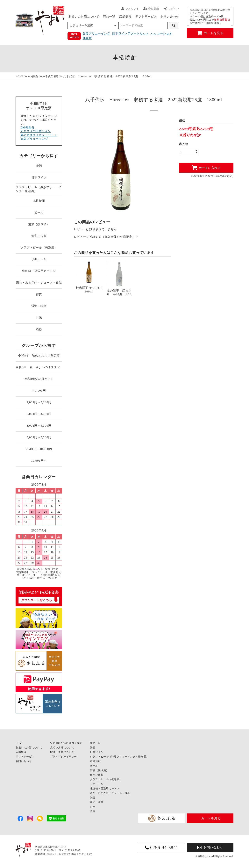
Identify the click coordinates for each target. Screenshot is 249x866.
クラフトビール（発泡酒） (39, 247)
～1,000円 (39, 390)
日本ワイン (39, 177)
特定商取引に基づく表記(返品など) (212, 176)
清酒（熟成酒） (39, 224)
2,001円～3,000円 (39, 413)
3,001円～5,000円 (39, 425)
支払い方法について (62, 747)
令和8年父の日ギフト (39, 378)
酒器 (39, 329)
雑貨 (39, 294)
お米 (39, 317)
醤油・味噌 (39, 305)
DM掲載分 (27, 127)
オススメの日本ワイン (35, 131)
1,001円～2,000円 (39, 402)
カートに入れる (210, 167)
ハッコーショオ (161, 33)
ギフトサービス (146, 16)
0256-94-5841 (164, 847)
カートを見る (214, 33)
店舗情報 (125, 16)
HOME (20, 76)
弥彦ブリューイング (96, 33)
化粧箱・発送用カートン (39, 270)
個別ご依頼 (39, 235)
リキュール (39, 259)
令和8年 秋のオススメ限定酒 (39, 355)
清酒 (39, 165)
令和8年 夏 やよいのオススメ (39, 367)
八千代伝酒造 (51, 76)
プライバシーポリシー (63, 756)
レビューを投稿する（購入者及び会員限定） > (106, 236)
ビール (38, 212)
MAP (63, 846)
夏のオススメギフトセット (38, 135)
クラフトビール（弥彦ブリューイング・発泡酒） (38, 189)
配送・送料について (62, 752)
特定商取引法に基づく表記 (66, 742)
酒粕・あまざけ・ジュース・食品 (39, 282)
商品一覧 (109, 16)
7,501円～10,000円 (39, 449)
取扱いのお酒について (83, 16)
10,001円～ (39, 460)
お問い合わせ (170, 16)
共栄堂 (87, 38)
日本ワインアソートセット (130, 33)
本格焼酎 (33, 76)
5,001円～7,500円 (39, 437)
